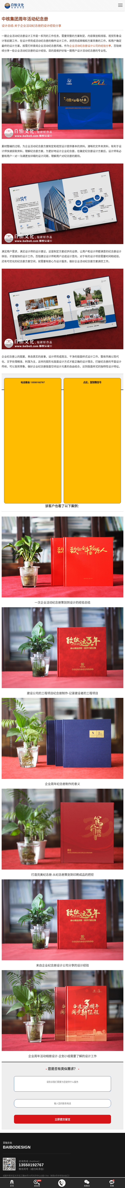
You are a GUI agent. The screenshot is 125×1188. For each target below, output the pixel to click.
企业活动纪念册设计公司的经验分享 (90, 46)
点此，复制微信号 (92, 382)
